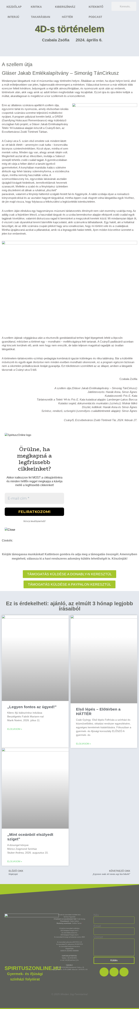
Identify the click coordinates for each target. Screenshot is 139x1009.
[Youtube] (124, 971)
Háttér (67, 16)
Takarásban (40, 16)
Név (96, 915)
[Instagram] (114, 971)
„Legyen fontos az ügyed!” (32, 707)
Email (97, 926)
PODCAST (95, 16)
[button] (69, 584)
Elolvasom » (14, 729)
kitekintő (96, 6)
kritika (36, 6)
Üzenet (98, 937)
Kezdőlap (14, 6)
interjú (13, 16)
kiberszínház (65, 6)
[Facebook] (104, 971)
